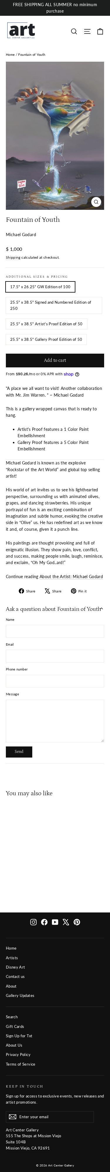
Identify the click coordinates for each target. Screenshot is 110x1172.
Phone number (17, 669)
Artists (12, 957)
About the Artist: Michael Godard (71, 576)
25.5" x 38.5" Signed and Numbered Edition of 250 (50, 305)
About (11, 986)
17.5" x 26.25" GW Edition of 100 (40, 286)
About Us (14, 1045)
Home (10, 54)
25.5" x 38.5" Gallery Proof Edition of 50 (46, 339)
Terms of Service (20, 1064)
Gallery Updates (20, 995)
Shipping (13, 257)
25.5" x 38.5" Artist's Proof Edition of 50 (46, 323)
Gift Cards (15, 1026)
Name (10, 619)
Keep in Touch (25, 1086)
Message (12, 694)
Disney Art (15, 967)
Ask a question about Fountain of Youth (53, 609)
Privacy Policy (18, 1054)
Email (10, 644)
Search (12, 1016)
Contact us (15, 976)
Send (19, 751)
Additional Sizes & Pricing (37, 277)
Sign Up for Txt (19, 1035)
